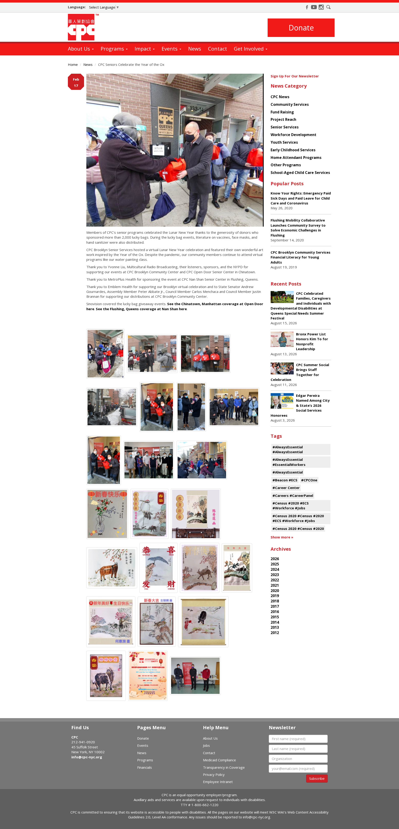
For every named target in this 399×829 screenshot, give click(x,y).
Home (73, 64)
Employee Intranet (218, 781)
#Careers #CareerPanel (292, 495)
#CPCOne (309, 480)
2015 (275, 616)
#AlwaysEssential (287, 472)
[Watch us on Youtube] (314, 7)
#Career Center (286, 487)
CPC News (280, 96)
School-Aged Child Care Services (300, 172)
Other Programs (286, 164)
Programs (113, 48)
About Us (79, 48)
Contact (217, 48)
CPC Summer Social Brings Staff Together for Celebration (300, 372)
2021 (275, 585)
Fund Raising (282, 112)
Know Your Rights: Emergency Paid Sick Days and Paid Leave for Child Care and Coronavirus (301, 198)
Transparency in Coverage (224, 767)
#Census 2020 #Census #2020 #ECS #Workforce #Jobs (298, 518)
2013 (275, 627)
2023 (275, 574)
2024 (275, 569)
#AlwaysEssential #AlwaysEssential (287, 449)
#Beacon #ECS (284, 480)
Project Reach (283, 119)
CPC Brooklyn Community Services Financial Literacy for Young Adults (300, 257)
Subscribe (317, 778)
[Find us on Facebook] (306, 7)
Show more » (282, 537)
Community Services (290, 104)
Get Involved (249, 48)
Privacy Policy (214, 774)
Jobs (206, 745)
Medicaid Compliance (219, 760)
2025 (275, 564)
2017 (275, 606)
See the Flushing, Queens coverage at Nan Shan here (141, 309)
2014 (275, 622)
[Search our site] (328, 7)
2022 (275, 580)
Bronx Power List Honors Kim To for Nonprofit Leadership (312, 341)
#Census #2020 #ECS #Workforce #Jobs (290, 505)
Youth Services (284, 142)
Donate (301, 28)
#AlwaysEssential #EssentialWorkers (288, 462)
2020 (275, 590)
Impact (143, 48)
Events (170, 48)
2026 (275, 558)
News (194, 48)
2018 (275, 601)
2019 (275, 595)
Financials (144, 767)
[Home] (85, 27)
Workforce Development (293, 134)
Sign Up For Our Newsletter (295, 76)
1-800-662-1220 (204, 804)
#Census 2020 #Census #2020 (298, 528)
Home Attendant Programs (296, 157)
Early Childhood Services (293, 149)
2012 (275, 632)
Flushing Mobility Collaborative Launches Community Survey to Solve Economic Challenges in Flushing (298, 227)
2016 (275, 611)
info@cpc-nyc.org (86, 757)
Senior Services (285, 127)
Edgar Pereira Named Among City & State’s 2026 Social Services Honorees (300, 405)
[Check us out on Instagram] (321, 7)
